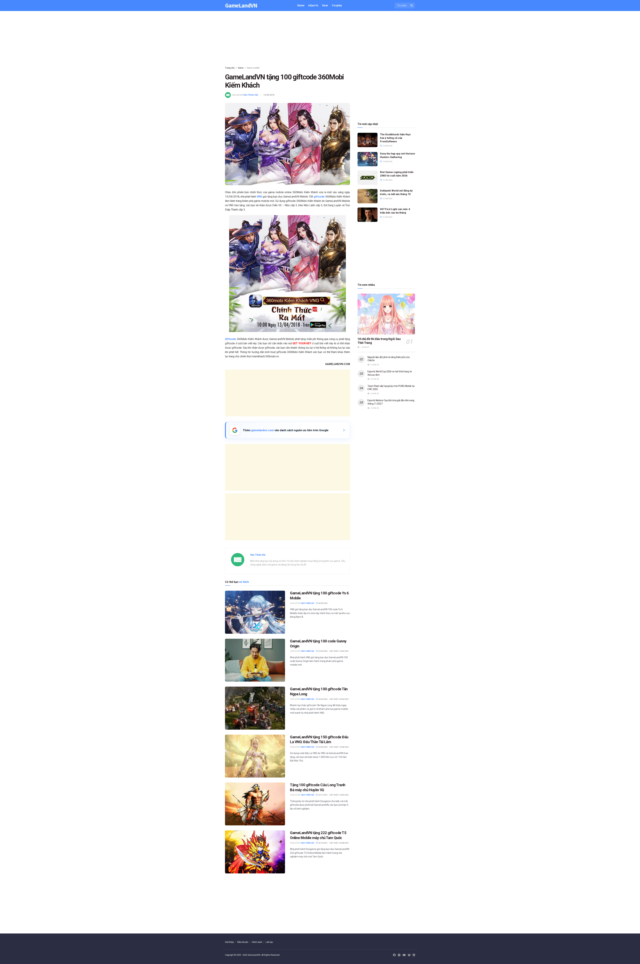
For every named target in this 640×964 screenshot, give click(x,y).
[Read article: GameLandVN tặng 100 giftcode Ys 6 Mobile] (255, 612)
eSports (313, 5)
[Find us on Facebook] (394, 955)
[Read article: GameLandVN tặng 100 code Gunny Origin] (255, 660)
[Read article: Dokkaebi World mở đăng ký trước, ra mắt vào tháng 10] (368, 196)
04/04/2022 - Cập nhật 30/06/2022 (333, 699)
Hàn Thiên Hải (250, 95)
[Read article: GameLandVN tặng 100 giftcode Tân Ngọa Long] (255, 708)
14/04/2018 (268, 95)
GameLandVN (241, 6)
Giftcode (230, 339)
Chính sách (257, 942)
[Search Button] (412, 6)
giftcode (319, 196)
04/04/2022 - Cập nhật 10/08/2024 (333, 747)
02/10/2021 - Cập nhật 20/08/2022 (333, 843)
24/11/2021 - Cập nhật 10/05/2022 (333, 795)
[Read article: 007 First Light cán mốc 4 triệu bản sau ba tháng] (368, 215)
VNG (259, 196)
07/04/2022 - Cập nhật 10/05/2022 (333, 651)
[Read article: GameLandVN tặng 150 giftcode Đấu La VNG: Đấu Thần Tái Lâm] (255, 756)
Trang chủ (229, 68)
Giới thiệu (229, 942)
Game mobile (253, 68)
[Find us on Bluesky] (409, 955)
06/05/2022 (323, 603)
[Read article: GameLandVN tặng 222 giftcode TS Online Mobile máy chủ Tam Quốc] (255, 851)
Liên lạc (269, 942)
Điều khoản (242, 942)
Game (300, 5)
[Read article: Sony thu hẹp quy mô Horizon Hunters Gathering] (368, 159)
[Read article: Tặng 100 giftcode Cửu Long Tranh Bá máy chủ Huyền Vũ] (255, 804)
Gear (325, 5)
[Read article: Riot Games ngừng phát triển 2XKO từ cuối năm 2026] (368, 177)
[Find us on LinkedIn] (414, 955)
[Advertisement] (320, 39)
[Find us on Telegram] (399, 955)
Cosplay (337, 5)
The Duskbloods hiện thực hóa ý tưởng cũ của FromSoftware (395, 138)
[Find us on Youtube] (404, 955)
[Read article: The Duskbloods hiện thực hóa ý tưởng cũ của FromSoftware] (368, 140)
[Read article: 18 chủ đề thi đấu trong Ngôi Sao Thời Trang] (386, 314)
